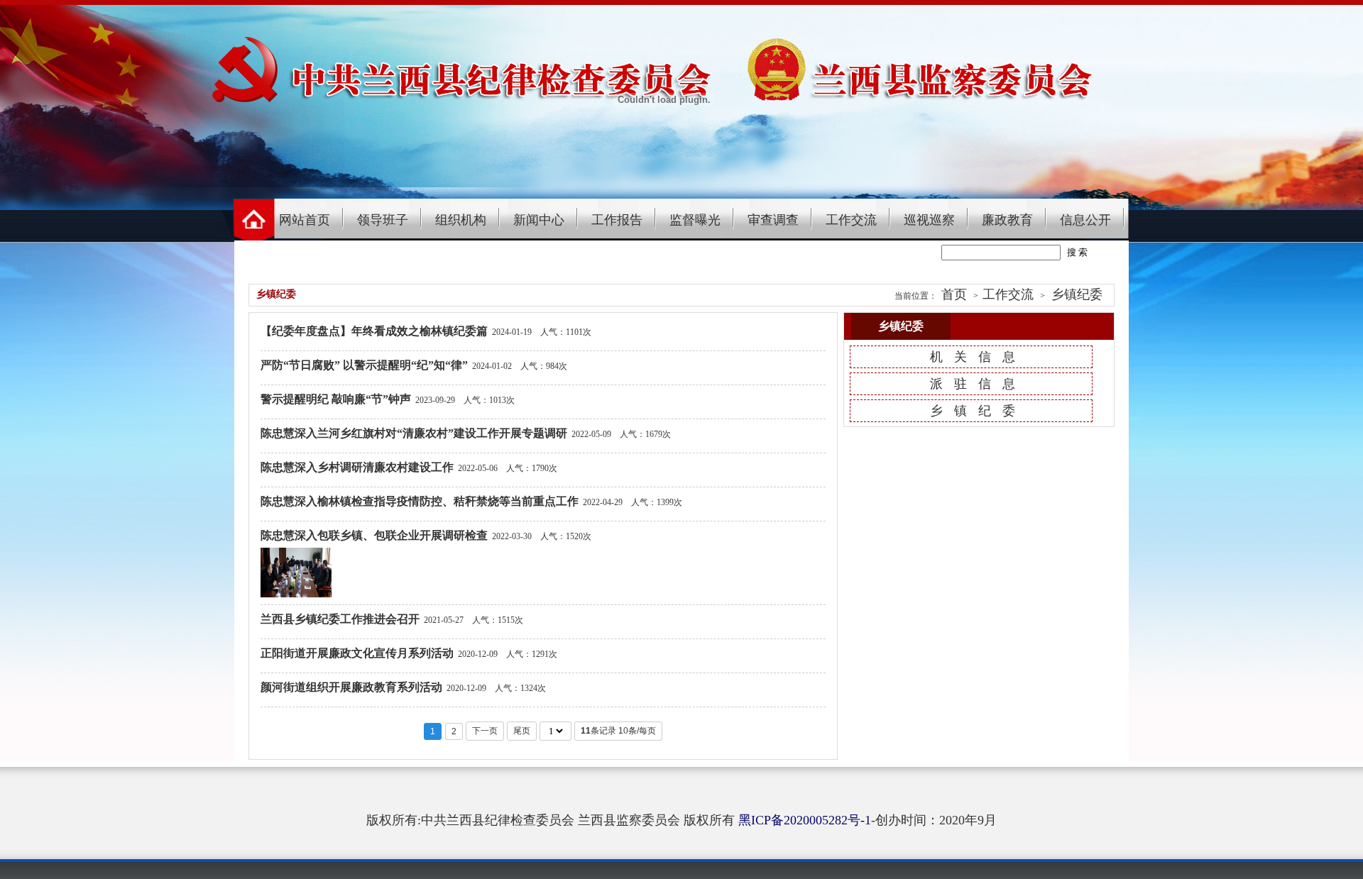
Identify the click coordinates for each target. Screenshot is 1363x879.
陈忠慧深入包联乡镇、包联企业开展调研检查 (374, 535)
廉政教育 (1007, 220)
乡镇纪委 (1076, 294)
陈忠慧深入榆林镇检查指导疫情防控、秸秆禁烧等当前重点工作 (420, 501)
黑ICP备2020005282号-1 (804, 820)
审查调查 (773, 220)
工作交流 (851, 220)
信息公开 (1085, 220)
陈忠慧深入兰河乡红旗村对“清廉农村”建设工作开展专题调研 (414, 433)
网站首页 (304, 220)
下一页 (485, 731)
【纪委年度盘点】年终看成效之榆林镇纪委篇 (374, 331)
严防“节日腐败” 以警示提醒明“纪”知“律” (364, 365)
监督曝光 (695, 220)
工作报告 (616, 220)
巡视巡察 (929, 220)
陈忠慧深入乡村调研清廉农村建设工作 (357, 467)
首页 (954, 294)
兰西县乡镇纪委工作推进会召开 (340, 619)
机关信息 (978, 357)
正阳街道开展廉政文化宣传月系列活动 (357, 653)
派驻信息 (978, 384)
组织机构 (460, 220)
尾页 (521, 731)
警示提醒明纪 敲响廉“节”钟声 (336, 399)
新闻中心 (538, 220)
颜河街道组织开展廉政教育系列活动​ (351, 687)
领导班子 (382, 220)
